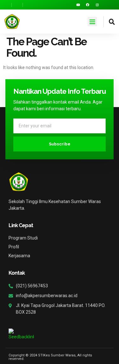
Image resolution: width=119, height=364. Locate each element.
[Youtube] (78, 5)
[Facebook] (87, 5)
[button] (92, 21)
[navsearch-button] (109, 21)
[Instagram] (97, 5)
